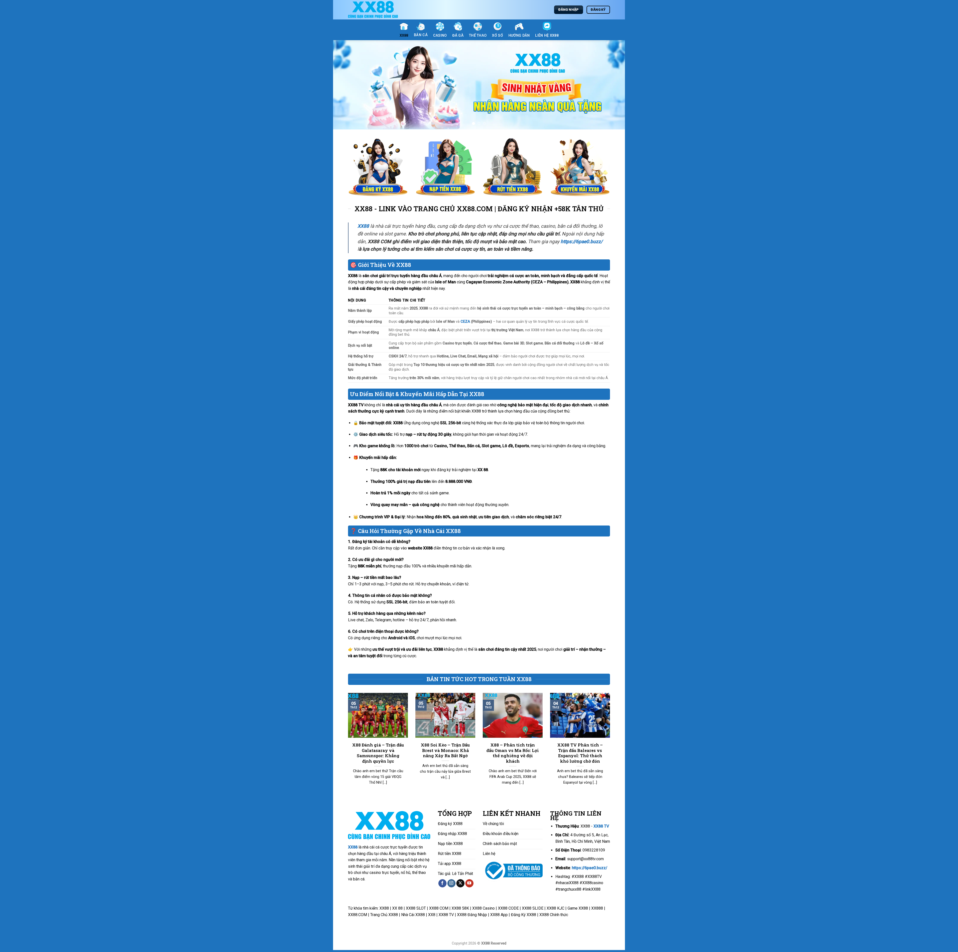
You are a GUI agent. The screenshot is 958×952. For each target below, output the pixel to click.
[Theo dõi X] (460, 885)
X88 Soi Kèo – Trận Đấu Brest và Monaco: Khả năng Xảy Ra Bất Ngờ (445, 752)
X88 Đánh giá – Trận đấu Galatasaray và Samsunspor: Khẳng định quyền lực (378, 754)
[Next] (612, 86)
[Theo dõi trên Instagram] (451, 885)
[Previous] (345, 86)
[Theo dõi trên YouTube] (469, 885)
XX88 (353, 849)
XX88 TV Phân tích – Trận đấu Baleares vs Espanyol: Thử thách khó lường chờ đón (580, 754)
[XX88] (373, 9)
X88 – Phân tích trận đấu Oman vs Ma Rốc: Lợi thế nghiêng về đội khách (512, 754)
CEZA (465, 323)
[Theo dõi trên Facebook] (442, 885)
